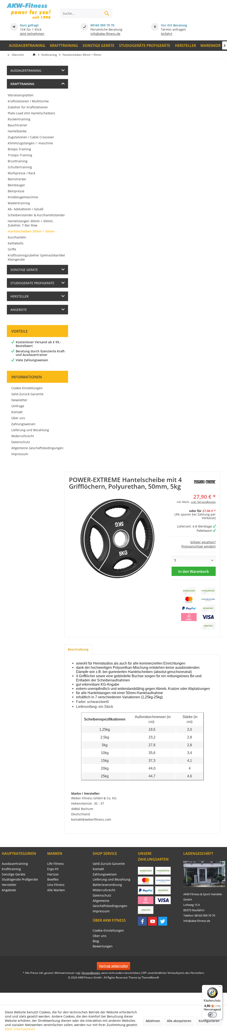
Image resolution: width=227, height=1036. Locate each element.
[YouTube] (152, 921)
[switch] (212, 1014)
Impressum (19, 454)
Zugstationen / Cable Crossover (31, 137)
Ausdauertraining (25, 70)
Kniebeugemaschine (23, 197)
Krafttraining (22, 84)
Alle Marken (56, 890)
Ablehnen (153, 1021)
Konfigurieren (209, 1021)
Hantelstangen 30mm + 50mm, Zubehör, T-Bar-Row (30, 223)
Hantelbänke (17, 131)
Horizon (53, 874)
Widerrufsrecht (22, 436)
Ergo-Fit (53, 869)
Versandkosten (91, 973)
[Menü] (220, 987)
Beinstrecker (17, 179)
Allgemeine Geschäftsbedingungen (37, 448)
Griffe (12, 249)
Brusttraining (17, 161)
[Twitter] (162, 921)
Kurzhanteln (17, 237)
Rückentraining (19, 119)
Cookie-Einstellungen (27, 388)
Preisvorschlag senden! (198, 546)
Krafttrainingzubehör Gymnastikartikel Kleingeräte (36, 257)
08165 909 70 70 (102, 25)
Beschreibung (78, 649)
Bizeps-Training (19, 149)
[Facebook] (142, 921)
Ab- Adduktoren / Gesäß (25, 209)
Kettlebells (15, 243)
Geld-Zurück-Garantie (27, 394)
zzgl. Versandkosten (203, 502)
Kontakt (17, 412)
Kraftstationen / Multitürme (28, 101)
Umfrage (17, 406)
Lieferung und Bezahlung (30, 430)
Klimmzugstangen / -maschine (30, 143)
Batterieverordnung (107, 885)
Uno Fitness (56, 885)
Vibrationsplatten (20, 95)
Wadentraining (19, 203)
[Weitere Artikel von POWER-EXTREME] (205, 481)
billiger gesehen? (203, 542)
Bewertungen (103, 946)
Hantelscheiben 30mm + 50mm (31, 231)
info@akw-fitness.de (105, 34)
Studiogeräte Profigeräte (32, 283)
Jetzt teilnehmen (32, 34)
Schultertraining (20, 167)
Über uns (18, 418)
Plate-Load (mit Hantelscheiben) (31, 113)
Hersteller (19, 296)
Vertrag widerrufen (113, 966)
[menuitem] (27, 45)
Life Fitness (55, 863)
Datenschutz (20, 442)
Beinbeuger (16, 185)
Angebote (18, 310)
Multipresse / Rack (21, 173)
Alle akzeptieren (179, 1021)
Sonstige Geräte (24, 270)
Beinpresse (16, 191)
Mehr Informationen (20, 1029)
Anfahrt (166, 34)
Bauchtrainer (17, 125)
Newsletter (19, 400)
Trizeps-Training (20, 155)
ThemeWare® (150, 977)
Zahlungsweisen (23, 424)
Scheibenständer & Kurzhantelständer (36, 215)
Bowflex (53, 879)
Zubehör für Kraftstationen (28, 107)
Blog (96, 941)
